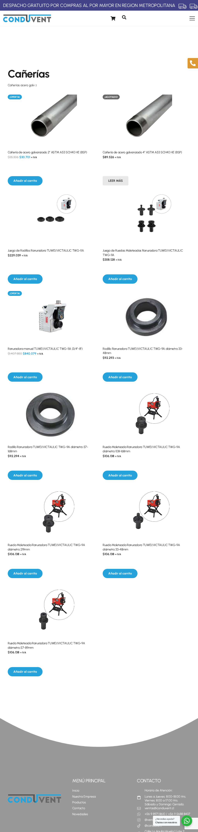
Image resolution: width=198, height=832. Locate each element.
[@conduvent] (141, 826)
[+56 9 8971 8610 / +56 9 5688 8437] (141, 814)
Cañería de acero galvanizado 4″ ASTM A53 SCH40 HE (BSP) (142, 152)
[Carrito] (113, 18)
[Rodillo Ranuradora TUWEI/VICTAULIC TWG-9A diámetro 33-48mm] (146, 316)
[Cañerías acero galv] (51, 85)
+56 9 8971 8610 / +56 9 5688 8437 (167, 814)
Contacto (78, 808)
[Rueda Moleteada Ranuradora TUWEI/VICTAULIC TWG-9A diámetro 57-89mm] (51, 611)
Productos (79, 802)
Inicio (75, 790)
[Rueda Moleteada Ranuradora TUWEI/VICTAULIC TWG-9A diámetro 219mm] (51, 512)
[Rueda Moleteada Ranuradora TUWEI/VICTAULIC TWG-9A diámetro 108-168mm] (146, 414)
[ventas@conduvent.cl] (141, 808)
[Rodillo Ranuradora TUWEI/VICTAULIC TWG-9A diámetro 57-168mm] (51, 414)
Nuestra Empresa (84, 796)
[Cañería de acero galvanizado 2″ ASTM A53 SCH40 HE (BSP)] (51, 120)
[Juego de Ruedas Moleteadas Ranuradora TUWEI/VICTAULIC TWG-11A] (146, 218)
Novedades (80, 814)
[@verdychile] (141, 820)
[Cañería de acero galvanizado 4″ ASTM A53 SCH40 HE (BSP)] (146, 120)
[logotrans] (27, 18)
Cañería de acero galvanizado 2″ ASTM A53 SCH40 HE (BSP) (47, 152)
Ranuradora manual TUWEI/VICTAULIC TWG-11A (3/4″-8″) (45, 349)
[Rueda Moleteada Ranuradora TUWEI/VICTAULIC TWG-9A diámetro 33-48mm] (146, 512)
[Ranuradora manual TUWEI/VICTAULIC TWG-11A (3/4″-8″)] (51, 316)
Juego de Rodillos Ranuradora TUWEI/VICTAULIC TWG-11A (46, 250)
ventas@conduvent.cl (159, 808)
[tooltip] (193, 63)
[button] (124, 17)
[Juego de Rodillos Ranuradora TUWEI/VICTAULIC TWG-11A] (51, 218)
